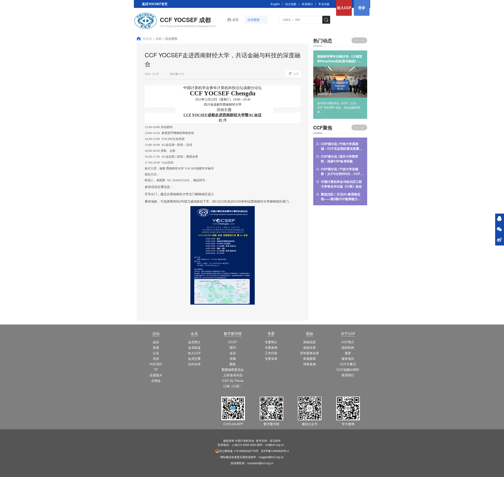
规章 (348, 353)
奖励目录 (309, 347)
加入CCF (344, 7)
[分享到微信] (499, 229)
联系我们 (307, 4)
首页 (235, 19)
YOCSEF (155, 364)
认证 (156, 353)
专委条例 (271, 347)
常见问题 (323, 4)
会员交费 (194, 358)
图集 (233, 364)
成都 (158, 38)
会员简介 (194, 342)
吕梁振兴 (156, 375)
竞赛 (156, 347)
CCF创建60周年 (347, 369)
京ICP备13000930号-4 (275, 451)
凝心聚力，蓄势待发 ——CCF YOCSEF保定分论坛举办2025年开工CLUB (339, 58)
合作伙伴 (194, 364)
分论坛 (148, 38)
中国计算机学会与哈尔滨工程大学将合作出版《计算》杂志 (341, 184)
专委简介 (271, 342)
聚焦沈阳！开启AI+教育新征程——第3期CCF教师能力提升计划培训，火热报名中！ (341, 196)
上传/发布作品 (233, 375)
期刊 (233, 347)
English (275, 4)
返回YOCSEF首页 (155, 4)
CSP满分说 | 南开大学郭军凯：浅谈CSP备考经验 (339, 158)
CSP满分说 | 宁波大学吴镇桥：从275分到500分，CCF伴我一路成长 (342, 171)
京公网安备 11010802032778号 (238, 451)
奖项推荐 (309, 358)
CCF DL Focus (232, 380)
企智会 (156, 380)
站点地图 (290, 4)
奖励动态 (309, 342)
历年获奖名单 (309, 353)
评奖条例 (309, 364)
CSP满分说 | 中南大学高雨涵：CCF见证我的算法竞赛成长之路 (341, 146)
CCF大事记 (348, 364)
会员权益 (194, 347)
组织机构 (348, 347)
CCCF (232, 342)
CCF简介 (347, 342)
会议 (156, 342)
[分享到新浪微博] (499, 240)
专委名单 (271, 358)
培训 (156, 358)
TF (156, 369)
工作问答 (271, 353)
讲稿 (233, 358)
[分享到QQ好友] (499, 219)
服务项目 (348, 358)
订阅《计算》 (232, 386)
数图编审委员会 (233, 369)
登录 (361, 7)
